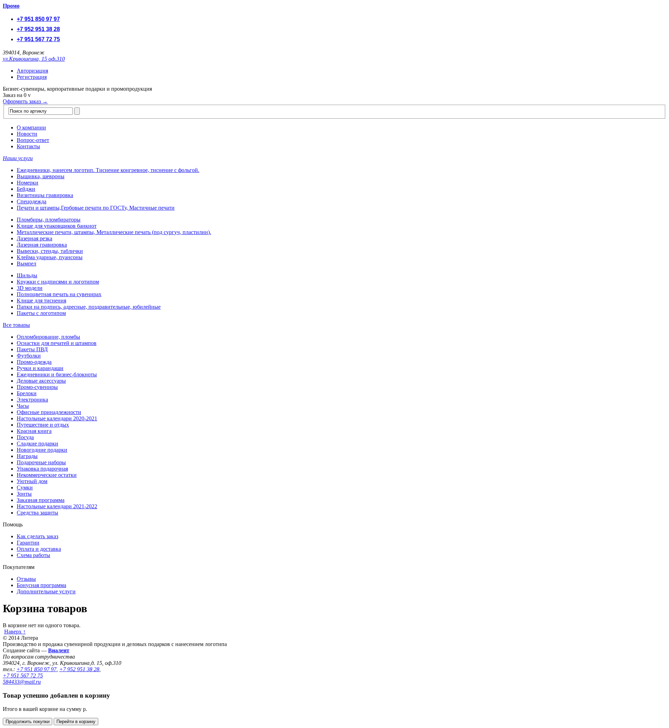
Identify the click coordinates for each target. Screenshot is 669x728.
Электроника (32, 400)
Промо (11, 6)
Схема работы (33, 555)
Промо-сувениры (37, 387)
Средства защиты (37, 513)
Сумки (25, 487)
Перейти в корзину (75, 721)
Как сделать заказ (37, 536)
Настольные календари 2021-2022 (57, 506)
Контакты (28, 146)
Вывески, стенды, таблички (50, 251)
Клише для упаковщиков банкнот (57, 226)
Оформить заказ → (25, 101)
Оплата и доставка (39, 549)
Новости (27, 134)
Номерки (27, 183)
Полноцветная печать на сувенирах (59, 294)
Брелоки (27, 393)
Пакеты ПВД (32, 349)
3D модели (30, 288)
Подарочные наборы (41, 462)
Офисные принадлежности (49, 412)
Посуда (25, 437)
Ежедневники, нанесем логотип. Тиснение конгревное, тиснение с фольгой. (108, 170)
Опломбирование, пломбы (48, 337)
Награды (27, 456)
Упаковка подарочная (42, 469)
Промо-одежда (34, 362)
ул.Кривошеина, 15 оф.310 (34, 59)
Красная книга (34, 431)
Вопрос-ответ (33, 140)
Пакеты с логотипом (41, 313)
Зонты (24, 494)
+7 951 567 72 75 (38, 39)
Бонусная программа (41, 585)
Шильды (27, 275)
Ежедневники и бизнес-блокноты (57, 374)
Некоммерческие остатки (47, 475)
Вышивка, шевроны (40, 176)
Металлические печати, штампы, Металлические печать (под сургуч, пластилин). (114, 232)
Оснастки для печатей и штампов (57, 343)
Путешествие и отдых (43, 425)
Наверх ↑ (15, 632)
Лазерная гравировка (42, 245)
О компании (31, 127)
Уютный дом (32, 481)
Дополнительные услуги (46, 591)
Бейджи (26, 189)
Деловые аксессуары (41, 381)
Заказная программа (40, 500)
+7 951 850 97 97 (38, 19)
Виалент (58, 650)
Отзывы (26, 579)
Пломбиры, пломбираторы (48, 220)
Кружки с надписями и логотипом (58, 282)
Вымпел (26, 264)
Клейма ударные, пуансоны (50, 257)
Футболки (29, 356)
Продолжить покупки (27, 721)
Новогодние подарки (42, 450)
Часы (23, 406)
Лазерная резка (34, 238)
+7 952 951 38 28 (38, 29)
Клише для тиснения (41, 300)
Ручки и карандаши (40, 368)
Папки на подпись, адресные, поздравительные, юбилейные (89, 307)
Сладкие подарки (37, 443)
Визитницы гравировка (45, 195)
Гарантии (28, 543)
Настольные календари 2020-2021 (57, 418)
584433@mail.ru (22, 682)
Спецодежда (31, 201)
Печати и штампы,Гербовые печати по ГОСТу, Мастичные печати (96, 208)
